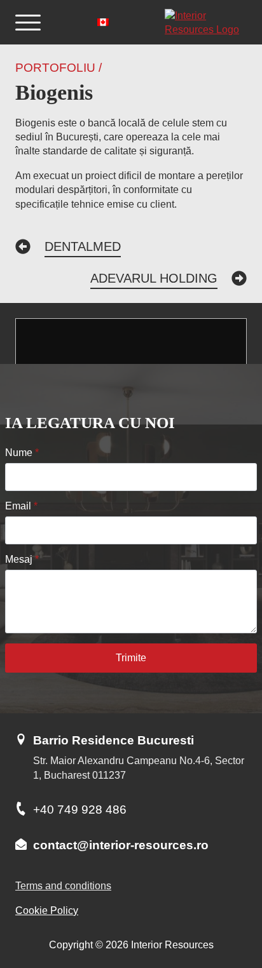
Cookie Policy (46, 910)
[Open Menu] (28, 22)
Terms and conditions (63, 885)
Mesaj (22, 560)
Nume (22, 453)
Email (21, 506)
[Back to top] (230, 908)
